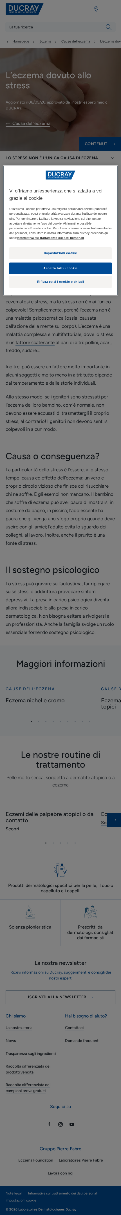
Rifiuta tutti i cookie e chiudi (60, 281)
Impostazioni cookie (60, 253)
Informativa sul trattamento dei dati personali (50, 237)
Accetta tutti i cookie (60, 268)
